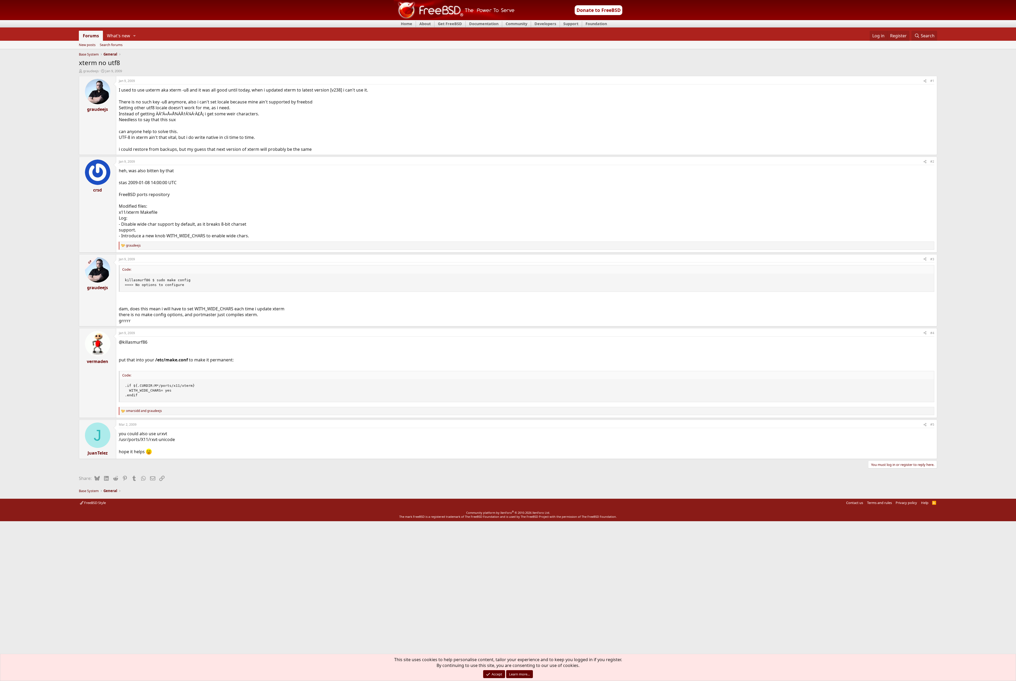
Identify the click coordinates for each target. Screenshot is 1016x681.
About (425, 23)
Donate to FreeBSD (599, 10)
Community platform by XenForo (508, 513)
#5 (932, 424)
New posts (87, 45)
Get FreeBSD (450, 23)
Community (516, 23)
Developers (545, 23)
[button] (134, 36)
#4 (932, 333)
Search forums (111, 45)
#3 (932, 259)
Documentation (483, 23)
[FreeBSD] (454, 18)
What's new (118, 36)
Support (570, 23)
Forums (91, 36)
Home (406, 23)
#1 (932, 81)
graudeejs (91, 71)
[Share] (925, 81)
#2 (932, 161)
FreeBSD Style (94, 502)
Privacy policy (906, 502)
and (144, 411)
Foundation (596, 23)
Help (924, 502)
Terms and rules (879, 502)
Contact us (854, 502)
